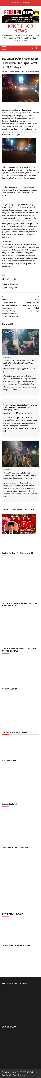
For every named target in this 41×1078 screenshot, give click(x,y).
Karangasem (12, 287)
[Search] (36, 48)
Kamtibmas (14, 284)
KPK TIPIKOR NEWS (20, 28)
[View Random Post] (32, 48)
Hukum (5, 402)
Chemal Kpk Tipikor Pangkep (12, 369)
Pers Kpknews (33, 72)
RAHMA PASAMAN (9, 413)
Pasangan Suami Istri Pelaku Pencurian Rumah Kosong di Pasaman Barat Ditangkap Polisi (20, 407)
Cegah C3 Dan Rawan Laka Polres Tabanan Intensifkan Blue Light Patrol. (20, 474)
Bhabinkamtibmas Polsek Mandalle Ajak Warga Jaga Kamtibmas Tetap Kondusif (18, 363)
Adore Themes (18, 1075)
